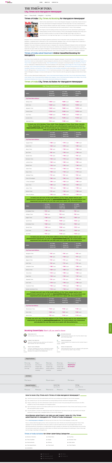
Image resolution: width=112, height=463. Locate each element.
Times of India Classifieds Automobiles (57, 68)
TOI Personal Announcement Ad (72, 66)
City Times (71, 436)
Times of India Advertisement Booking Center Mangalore (54, 79)
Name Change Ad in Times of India (72, 64)
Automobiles (29, 448)
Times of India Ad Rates (34, 434)
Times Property (72, 445)
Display (49, 439)
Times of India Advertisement (39, 53)
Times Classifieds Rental (52, 62)
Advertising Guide (48, 458)
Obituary (50, 442)
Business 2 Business (31, 436)
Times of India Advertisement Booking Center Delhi (58, 75)
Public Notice (72, 442)
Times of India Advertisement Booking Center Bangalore (44, 77)
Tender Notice (51, 436)
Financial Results (30, 442)
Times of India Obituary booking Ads (38, 66)
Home (41, 2)
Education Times (72, 439)
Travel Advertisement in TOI (42, 70)
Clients (64, 454)
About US (47, 2)
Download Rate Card (80, 324)
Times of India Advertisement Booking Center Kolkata (68, 77)
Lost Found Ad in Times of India (42, 68)
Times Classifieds (30, 439)
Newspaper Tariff (48, 456)
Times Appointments (31, 445)
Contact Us (55, 2)
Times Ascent (51, 445)
